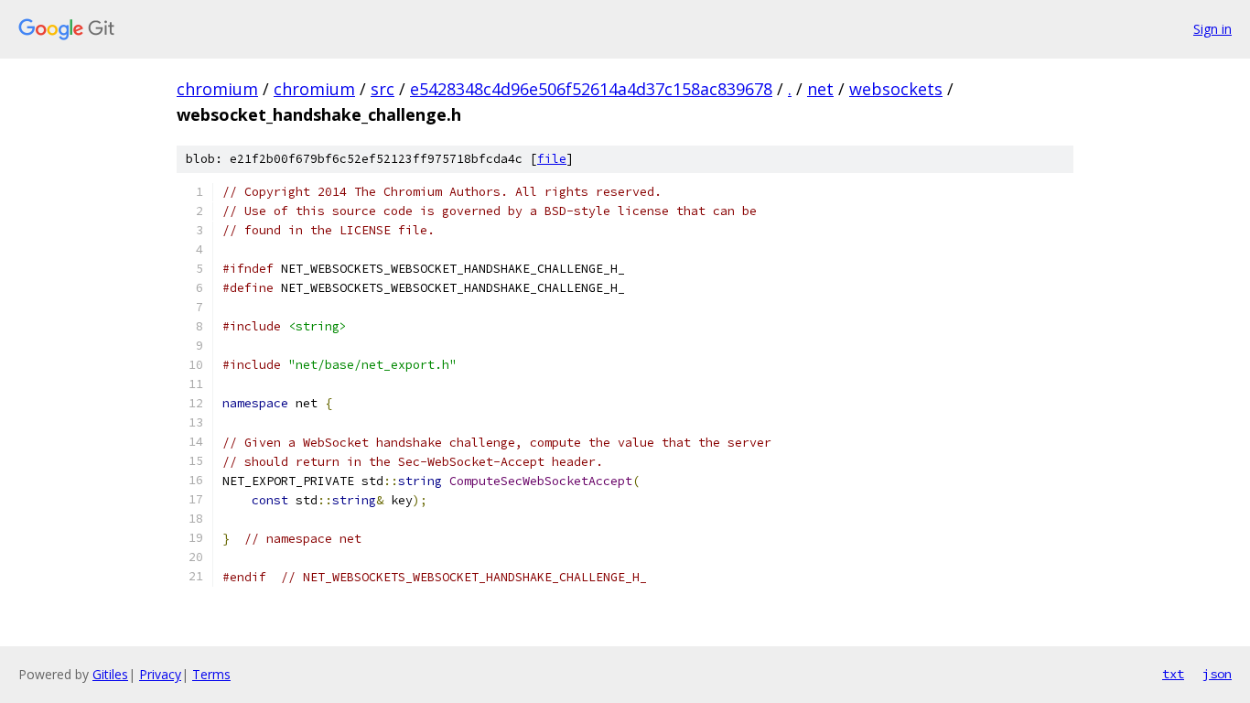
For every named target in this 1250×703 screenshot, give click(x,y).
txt (1173, 673)
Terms (211, 674)
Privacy (160, 674)
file (551, 159)
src (382, 89)
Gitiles (110, 674)
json (1217, 673)
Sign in (1212, 29)
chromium (217, 89)
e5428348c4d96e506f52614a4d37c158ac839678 (591, 89)
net (820, 89)
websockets (896, 89)
